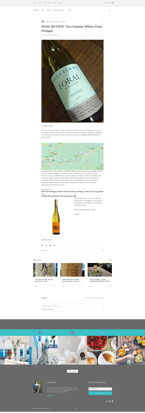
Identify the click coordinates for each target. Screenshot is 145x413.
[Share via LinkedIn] (50, 245)
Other (69, 10)
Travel (48, 10)
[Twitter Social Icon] (102, 333)
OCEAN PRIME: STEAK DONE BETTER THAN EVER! (99, 280)
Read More (50, 395)
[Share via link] (54, 245)
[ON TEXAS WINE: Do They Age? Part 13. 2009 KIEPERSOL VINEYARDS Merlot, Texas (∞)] (45, 270)
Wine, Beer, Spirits (59, 10)
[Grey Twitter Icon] (113, 3)
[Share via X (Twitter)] (46, 245)
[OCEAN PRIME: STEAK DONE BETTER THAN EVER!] (100, 270)
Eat (42, 10)
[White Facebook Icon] (107, 401)
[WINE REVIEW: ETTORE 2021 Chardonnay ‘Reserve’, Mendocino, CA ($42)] (72, 270)
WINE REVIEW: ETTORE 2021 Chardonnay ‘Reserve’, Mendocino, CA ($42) (71, 280)
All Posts (35, 10)
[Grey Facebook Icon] (106, 3)
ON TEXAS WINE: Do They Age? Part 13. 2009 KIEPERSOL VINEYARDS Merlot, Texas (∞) (44, 280)
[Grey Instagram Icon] (109, 3)
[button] (110, 10)
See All (110, 260)
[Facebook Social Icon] (40, 332)
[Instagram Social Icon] (72, 333)
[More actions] (103, 22)
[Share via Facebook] (42, 245)
